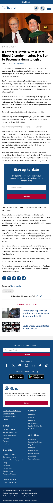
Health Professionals (9, 435)
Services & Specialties (10, 432)
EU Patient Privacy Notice (10, 496)
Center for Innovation (9, 479)
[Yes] (37, 296)
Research (6, 441)
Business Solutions (34, 459)
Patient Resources (34, 453)
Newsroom (31, 420)
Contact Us (31, 414)
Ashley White (19, 63)
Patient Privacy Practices (10, 493)
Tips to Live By (9, 46)
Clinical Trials (32, 456)
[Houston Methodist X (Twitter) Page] (13, 365)
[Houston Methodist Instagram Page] (26, 365)
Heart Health (8, 291)
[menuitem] (26, 2)
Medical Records (33, 450)
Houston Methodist (9, 454)
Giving (5, 462)
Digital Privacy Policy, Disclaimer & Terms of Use (17, 490)
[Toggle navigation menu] (49, 8)
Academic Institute (9, 413)
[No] (41, 296)
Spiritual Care (7, 468)
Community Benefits (9, 457)
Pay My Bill (31, 447)
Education (6, 438)
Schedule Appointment (35, 442)
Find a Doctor (32, 439)
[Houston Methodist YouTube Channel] (19, 365)
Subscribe (26, 196)
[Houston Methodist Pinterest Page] (39, 365)
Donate (26, 403)
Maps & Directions (34, 445)
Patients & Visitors (9, 429)
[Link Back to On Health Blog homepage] (36, 8)
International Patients (9, 416)
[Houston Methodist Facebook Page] (6, 365)
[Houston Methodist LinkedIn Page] (33, 365)
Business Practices (9, 477)
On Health (26, 1)
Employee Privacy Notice (29, 496)
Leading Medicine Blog (35, 426)
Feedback (31, 429)
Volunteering (7, 465)
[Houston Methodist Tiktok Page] (46, 365)
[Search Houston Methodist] (42, 8)
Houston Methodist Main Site (12, 411)
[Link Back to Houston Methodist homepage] (9, 8)
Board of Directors (8, 471)
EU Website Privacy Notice (29, 493)
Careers (5, 419)
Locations (6, 444)
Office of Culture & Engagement (13, 460)
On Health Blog (33, 423)
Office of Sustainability (10, 482)
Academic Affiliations (9, 474)
